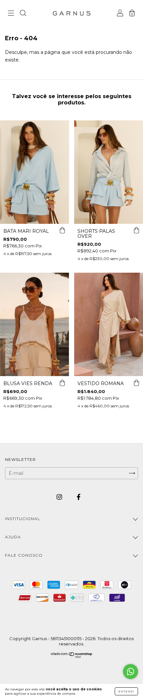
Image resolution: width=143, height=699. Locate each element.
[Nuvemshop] (71, 656)
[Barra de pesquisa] (23, 14)
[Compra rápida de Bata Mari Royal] (62, 230)
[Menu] (11, 14)
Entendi (126, 691)
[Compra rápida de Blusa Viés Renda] (62, 382)
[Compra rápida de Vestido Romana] (136, 382)
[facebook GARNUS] (78, 497)
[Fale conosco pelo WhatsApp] (130, 671)
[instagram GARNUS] (60, 497)
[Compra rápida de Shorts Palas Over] (136, 230)
